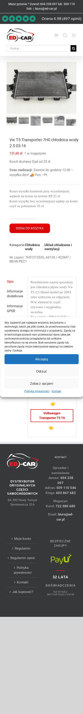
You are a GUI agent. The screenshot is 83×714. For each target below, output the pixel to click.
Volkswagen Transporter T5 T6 (52, 415)
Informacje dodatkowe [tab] (15, 293)
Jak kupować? (22, 592)
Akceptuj (41, 359)
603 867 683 (66, 493)
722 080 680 (65, 506)
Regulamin (22, 548)
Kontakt (56, 391)
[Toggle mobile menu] (74, 35)
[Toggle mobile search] (65, 35)
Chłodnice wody (32, 247)
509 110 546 (66, 488)
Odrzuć (41, 371)
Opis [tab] (10, 282)
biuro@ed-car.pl (46, 8)
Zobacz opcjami (41, 383)
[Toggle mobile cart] (56, 35)
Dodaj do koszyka (30, 228)
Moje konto (22, 539)
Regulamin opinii (22, 558)
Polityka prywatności (36, 391)
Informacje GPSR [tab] (15, 308)
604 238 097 (48, 4)
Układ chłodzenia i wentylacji (58, 247)
